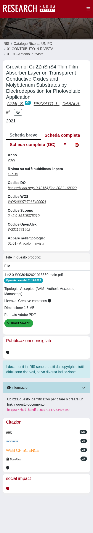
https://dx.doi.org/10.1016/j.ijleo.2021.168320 (42, 188)
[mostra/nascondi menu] (88, 9)
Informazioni (20, 387)
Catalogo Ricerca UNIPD (33, 44)
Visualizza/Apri (18, 323)
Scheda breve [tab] (23, 135)
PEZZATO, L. (46, 103)
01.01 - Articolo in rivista (25, 54)
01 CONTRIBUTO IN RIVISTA (30, 49)
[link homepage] (31, 9)
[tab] (65, 144)
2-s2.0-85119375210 (24, 216)
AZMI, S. (15, 103)
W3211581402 (19, 229)
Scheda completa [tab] (62, 135)
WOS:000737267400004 (27, 202)
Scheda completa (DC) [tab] (33, 144)
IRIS (6, 44)
